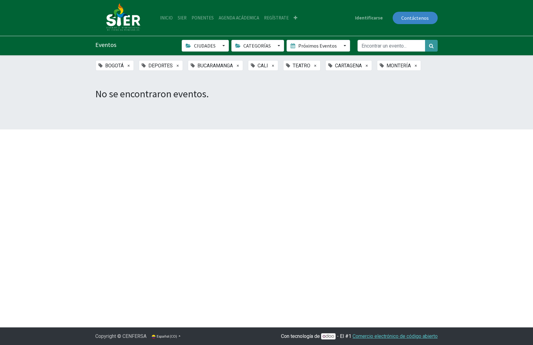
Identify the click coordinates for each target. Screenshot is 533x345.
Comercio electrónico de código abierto (395, 336)
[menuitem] (166, 18)
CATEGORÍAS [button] (257, 46)
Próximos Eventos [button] (317, 46)
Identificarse (369, 18)
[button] (295, 18)
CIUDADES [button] (205, 46)
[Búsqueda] (431, 46)
